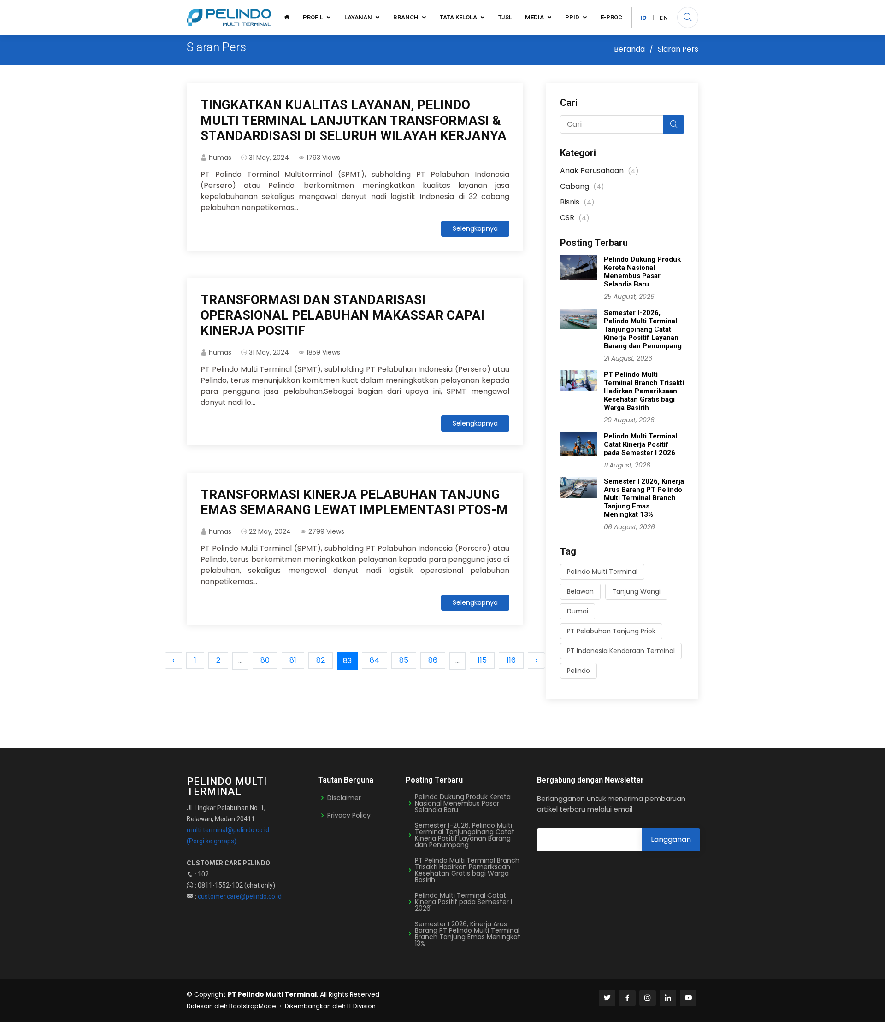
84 (374, 660)
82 (320, 660)
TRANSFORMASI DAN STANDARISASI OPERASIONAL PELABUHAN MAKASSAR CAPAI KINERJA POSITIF (342, 315)
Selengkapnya (475, 228)
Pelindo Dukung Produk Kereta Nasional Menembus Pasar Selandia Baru (642, 271)
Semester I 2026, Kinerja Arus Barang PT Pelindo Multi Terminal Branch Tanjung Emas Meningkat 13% (644, 498)
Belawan (580, 591)
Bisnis (577, 202)
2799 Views (326, 531)
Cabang (582, 186)
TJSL (505, 17)
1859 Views (323, 352)
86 (432, 660)
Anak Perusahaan (599, 170)
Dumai (577, 611)
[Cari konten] (687, 17)
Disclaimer (344, 797)
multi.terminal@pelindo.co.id (228, 830)
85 (403, 660)
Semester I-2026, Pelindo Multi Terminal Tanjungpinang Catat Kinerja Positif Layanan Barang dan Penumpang (643, 329)
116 (511, 660)
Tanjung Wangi (636, 591)
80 (265, 660)
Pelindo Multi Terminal (602, 571)
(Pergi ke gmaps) (211, 841)
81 (292, 660)
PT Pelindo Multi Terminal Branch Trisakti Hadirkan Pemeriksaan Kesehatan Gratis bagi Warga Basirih (644, 391)
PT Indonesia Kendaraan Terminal (621, 650)
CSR (575, 217)
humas (220, 157)
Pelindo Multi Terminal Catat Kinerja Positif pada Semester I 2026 (640, 444)
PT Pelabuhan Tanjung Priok (611, 631)
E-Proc (611, 17)
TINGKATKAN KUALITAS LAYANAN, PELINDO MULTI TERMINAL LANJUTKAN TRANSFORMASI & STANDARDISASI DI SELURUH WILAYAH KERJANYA (354, 120)
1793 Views (323, 157)
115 (482, 660)
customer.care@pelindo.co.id (240, 896)
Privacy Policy (349, 815)
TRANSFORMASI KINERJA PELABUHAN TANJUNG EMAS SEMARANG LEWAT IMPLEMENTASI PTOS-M (354, 502)
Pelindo (578, 670)
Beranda (629, 49)
